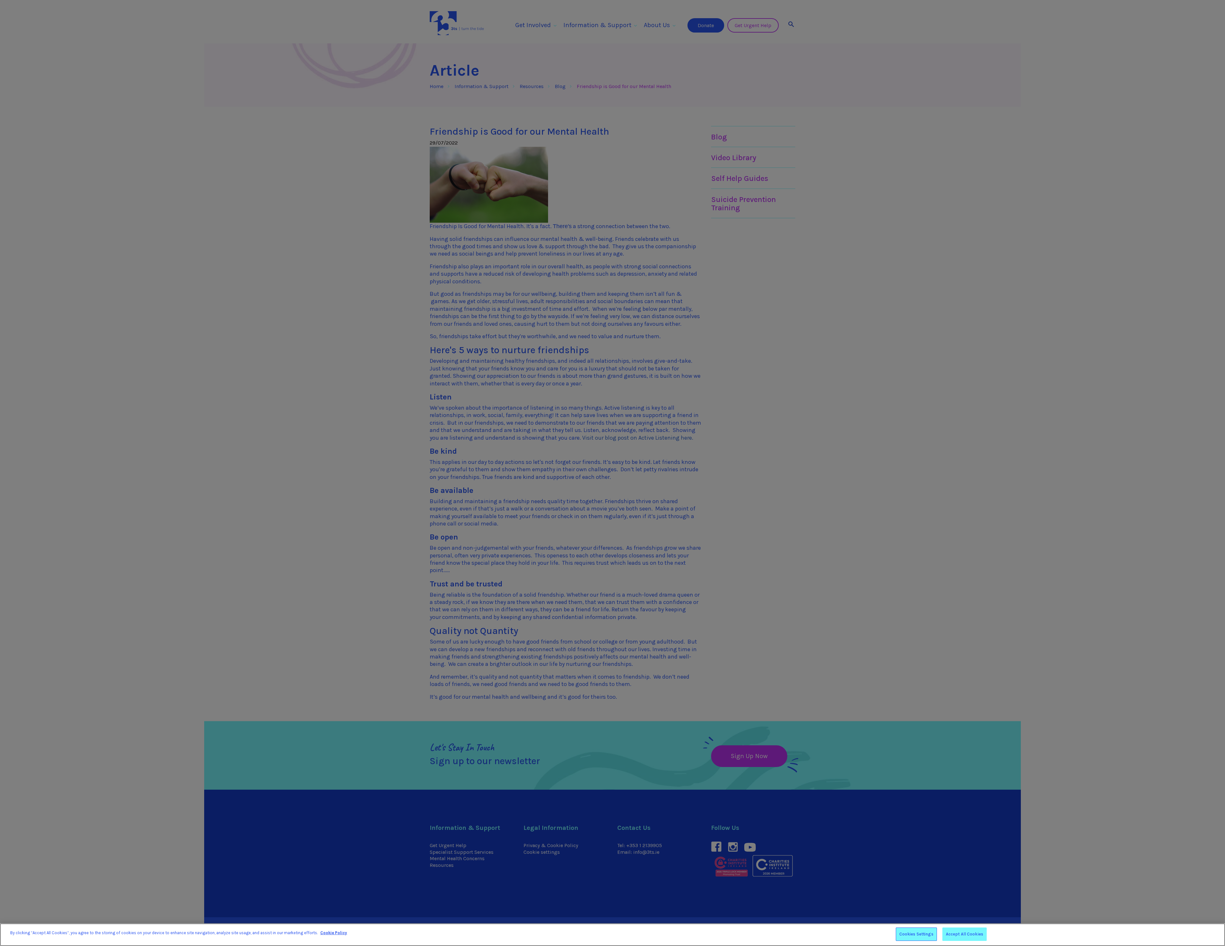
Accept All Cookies (964, 934)
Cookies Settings (916, 934)
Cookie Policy (333, 932)
